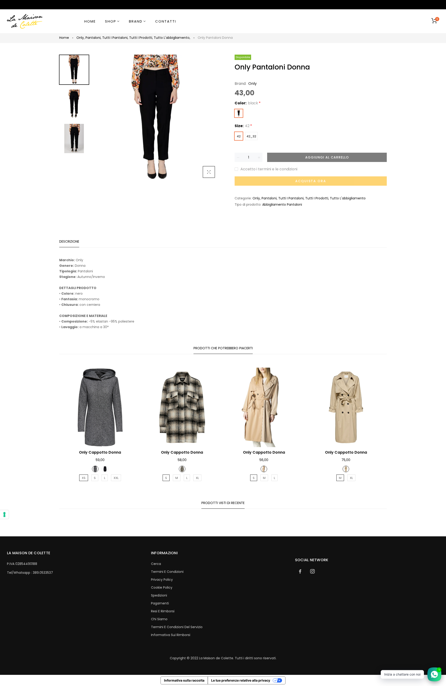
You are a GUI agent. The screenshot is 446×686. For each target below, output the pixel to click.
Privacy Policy (162, 579)
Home (64, 37)
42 (239, 136)
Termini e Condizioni (167, 571)
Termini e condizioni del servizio (177, 627)
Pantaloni (93, 37)
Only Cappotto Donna (100, 452)
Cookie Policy (161, 587)
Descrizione (69, 241)
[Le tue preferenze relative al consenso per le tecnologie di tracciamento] (4, 514)
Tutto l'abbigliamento (172, 37)
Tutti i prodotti (141, 37)
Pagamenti (160, 603)
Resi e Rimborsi (162, 611)
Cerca (156, 563)
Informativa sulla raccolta (184, 680)
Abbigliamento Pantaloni (282, 204)
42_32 (251, 136)
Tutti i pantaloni (115, 37)
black (239, 113)
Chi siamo (159, 619)
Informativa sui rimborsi (170, 635)
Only (80, 37)
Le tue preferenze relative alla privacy (240, 680)
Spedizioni (159, 595)
